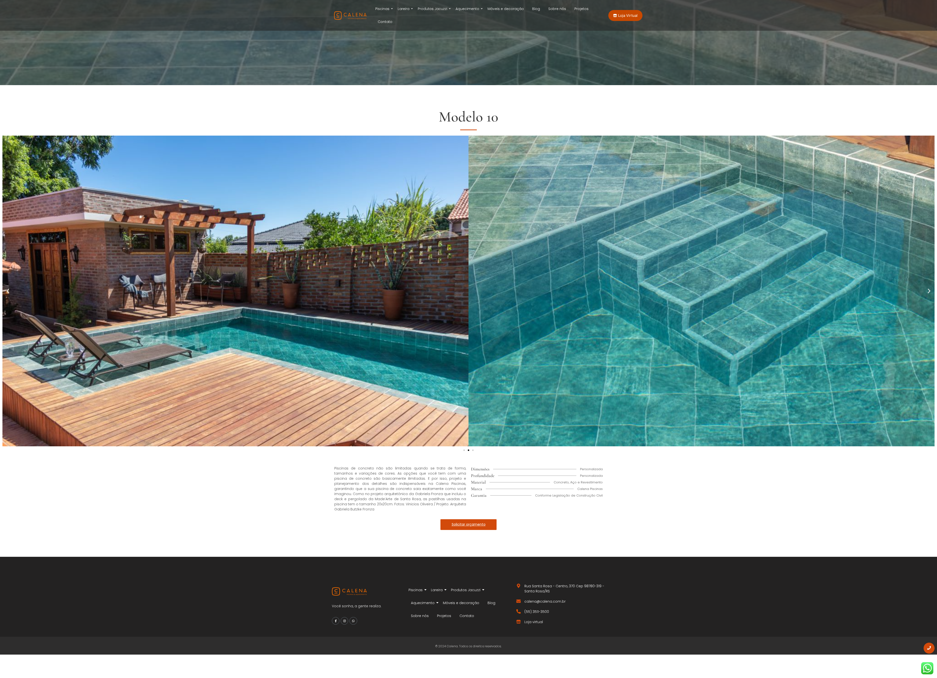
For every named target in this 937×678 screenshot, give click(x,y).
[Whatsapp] (353, 621)
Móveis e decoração (506, 8)
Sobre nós (557, 8)
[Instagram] (344, 621)
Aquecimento (467, 8)
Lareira (403, 8)
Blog (536, 8)
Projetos (581, 8)
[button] (8, 291)
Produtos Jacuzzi (432, 8)
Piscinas (382, 8)
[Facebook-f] (335, 621)
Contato (385, 21)
